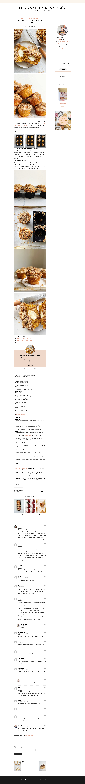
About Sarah (34, 1)
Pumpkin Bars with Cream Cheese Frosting (25, 343)
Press (55, 1)
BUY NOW (62, 131)
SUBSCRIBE (62, 69)
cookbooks (58, 39)
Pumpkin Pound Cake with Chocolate (24, 341)
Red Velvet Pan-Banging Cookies (30, 515)
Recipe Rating (15, 747)
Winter (37, 18)
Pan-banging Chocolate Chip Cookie (63, 42)
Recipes (47, 1)
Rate (35, 368)
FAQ (51, 1)
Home (29, 1)
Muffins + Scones (32, 18)
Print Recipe (34, 26)
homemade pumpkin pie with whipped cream (24, 764)
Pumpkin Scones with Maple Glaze (24, 338)
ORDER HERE (63, 103)
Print (25, 368)
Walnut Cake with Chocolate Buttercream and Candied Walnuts (35, 763)
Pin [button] (30, 368)
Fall (27, 18)
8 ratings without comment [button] (29, 735)
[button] (28, 364)
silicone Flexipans (27, 435)
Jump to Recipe (27, 26)
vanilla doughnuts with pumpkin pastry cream (19, 515)
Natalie (20, 725)
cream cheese (17, 487)
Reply (45, 525)
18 (45, 491)
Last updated (30, 23)
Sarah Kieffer (30, 362)
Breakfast (23, 18)
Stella (19, 708)
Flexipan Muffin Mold (20, 414)
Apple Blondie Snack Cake (41, 515)
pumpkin (21, 487)
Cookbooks (41, 1)
